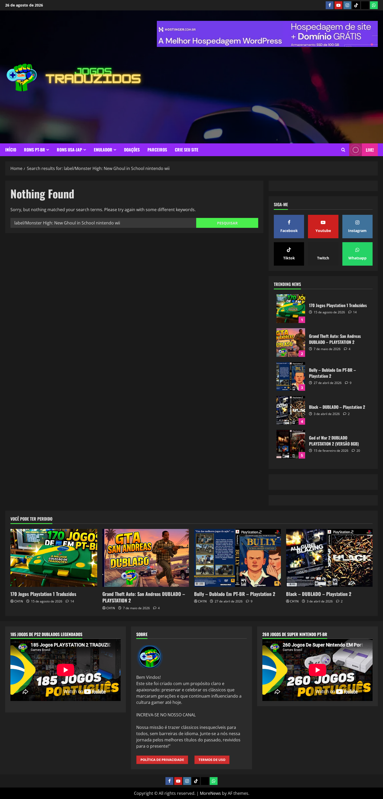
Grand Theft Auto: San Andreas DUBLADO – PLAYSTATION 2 (290, 411)
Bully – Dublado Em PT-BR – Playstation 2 (290, 445)
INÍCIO (10, 153)
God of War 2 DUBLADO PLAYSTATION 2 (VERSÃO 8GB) (290, 513)
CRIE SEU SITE (186, 153)
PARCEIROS (157, 153)
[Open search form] (343, 154)
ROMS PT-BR (34, 153)
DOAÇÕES (132, 153)
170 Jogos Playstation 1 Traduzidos (290, 377)
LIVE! (370, 154)
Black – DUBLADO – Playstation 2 (290, 479)
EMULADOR (103, 153)
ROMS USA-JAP (69, 153)
